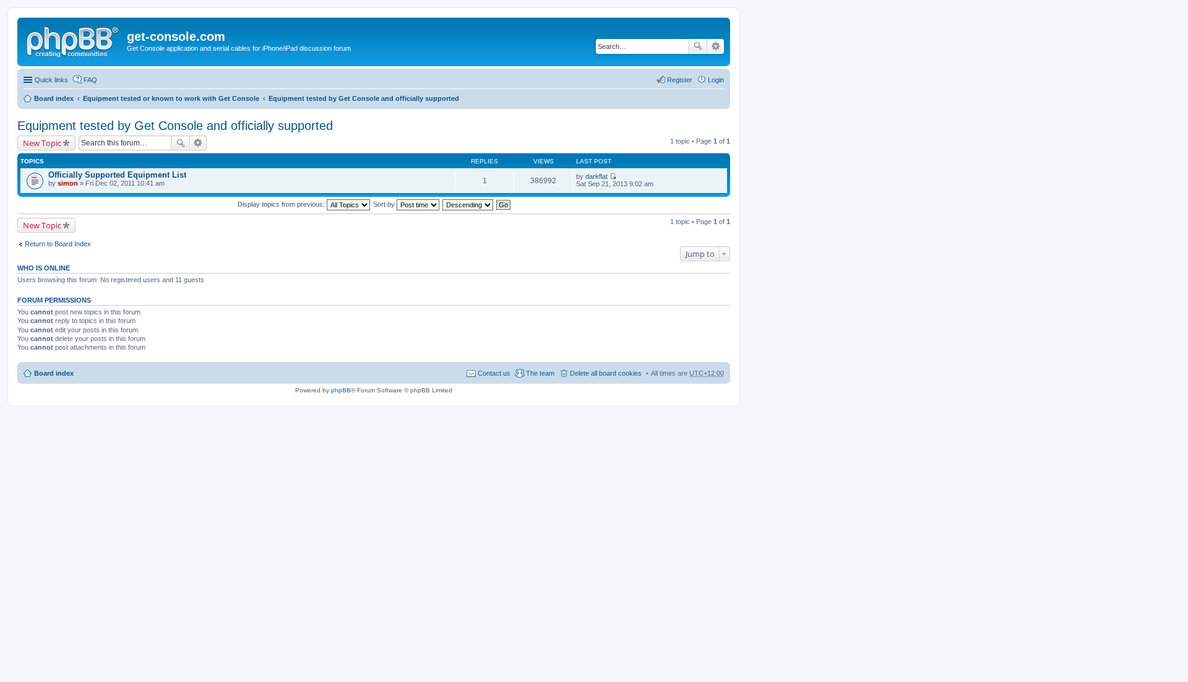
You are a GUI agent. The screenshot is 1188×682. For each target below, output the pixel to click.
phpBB (341, 390)
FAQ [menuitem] (90, 80)
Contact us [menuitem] (494, 373)
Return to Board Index (58, 244)
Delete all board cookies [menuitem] (606, 373)
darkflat (596, 176)
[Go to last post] (612, 176)
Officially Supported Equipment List (117, 174)
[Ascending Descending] (468, 204)
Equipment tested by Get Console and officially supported (364, 98)
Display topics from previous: (282, 204)
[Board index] (73, 40)
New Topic (42, 143)
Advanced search (715, 46)
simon (68, 183)
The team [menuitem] (540, 373)
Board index (54, 98)
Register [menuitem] (679, 80)
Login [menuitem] (716, 80)
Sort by (385, 204)
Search (698, 46)
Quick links (51, 80)
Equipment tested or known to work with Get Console (171, 98)
